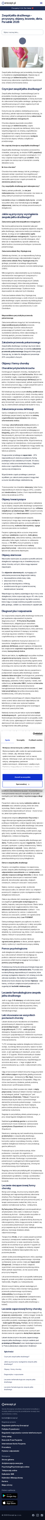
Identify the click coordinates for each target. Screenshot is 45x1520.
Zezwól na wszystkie (22, 777)
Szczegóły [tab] (21, 740)
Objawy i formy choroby (12, 1369)
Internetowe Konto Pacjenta (14, 1444)
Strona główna (8, 1459)
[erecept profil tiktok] (42, 1515)
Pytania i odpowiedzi (10, 1451)
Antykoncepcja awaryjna (12, 1463)
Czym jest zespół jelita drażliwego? (16, 1357)
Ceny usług (6, 1436)
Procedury (6, 1447)
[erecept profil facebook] (33, 1515)
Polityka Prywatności (10, 1429)
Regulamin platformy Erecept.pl (15, 1425)
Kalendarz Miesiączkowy (12, 1478)
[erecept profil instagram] (37, 1515)
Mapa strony (7, 1485)
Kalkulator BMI (8, 1474)
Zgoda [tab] (7, 740)
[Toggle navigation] (41, 3)
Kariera (5, 1481)
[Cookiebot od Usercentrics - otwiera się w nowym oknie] (32, 734)
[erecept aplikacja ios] (22, 1502)
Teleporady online (9, 1470)
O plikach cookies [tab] (35, 740)
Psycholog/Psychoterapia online (15, 1467)
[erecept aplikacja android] (22, 1495)
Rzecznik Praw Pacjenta (12, 1440)
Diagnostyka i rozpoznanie (13, 1374)
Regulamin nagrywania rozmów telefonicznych (22, 1433)
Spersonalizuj (21, 784)
